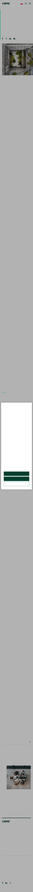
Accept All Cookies (16, 475)
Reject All (16, 480)
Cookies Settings (16, 485)
